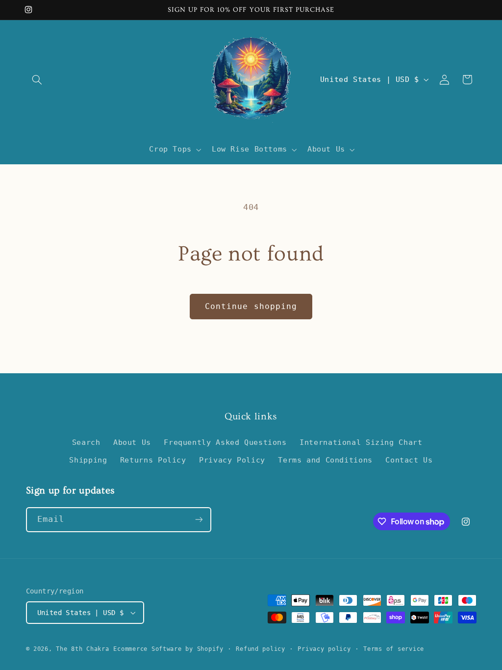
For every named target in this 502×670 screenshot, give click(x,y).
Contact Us (408, 460)
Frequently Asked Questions (225, 442)
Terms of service (393, 648)
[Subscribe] (198, 519)
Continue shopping (251, 306)
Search (86, 442)
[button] (37, 79)
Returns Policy (153, 460)
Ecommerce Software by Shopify (168, 648)
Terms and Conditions (325, 460)
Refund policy (260, 648)
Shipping (88, 460)
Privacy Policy (232, 460)
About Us (132, 442)
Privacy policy (324, 648)
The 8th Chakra (82, 648)
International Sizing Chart (361, 442)
